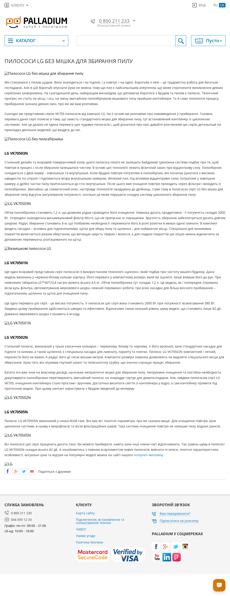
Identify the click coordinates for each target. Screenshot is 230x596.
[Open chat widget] (219, 585)
